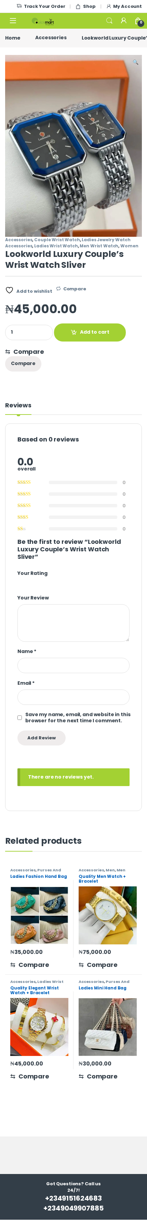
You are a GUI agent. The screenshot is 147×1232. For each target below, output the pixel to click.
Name (26, 651)
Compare (74, 289)
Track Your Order (44, 6)
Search (109, 21)
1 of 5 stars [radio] (19, 582)
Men (110, 870)
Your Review (33, 598)
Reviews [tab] (18, 405)
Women (129, 246)
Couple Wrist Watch (57, 240)
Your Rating (32, 573)
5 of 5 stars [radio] (44, 582)
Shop (89, 6)
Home (12, 37)
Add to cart (94, 332)
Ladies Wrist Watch (56, 246)
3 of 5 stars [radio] (32, 582)
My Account (127, 6)
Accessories (50, 37)
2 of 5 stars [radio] (26, 582)
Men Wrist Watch (99, 246)
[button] (135, 62)
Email (26, 683)
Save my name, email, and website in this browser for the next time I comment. (77, 717)
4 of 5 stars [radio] (38, 582)
